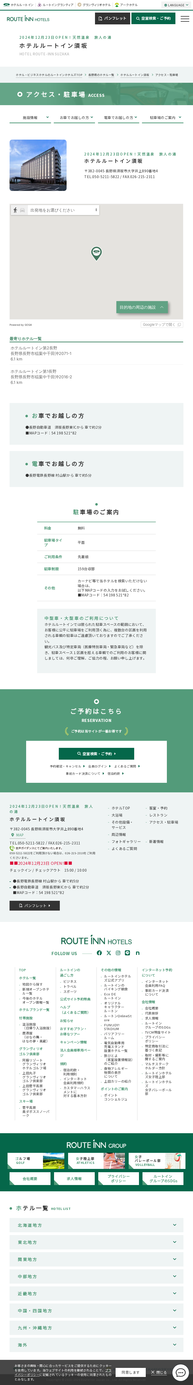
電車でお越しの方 (118, 117)
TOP (22, 969)
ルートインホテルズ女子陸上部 (158, 1075)
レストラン (158, 815)
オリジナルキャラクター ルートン (114, 1007)
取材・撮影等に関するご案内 (157, 1057)
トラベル (70, 987)
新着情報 (156, 841)
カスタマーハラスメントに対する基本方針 (76, 1092)
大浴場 (117, 815)
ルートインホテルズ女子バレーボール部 (158, 1088)
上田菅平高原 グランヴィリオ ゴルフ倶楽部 (34, 1090)
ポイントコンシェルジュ (116, 1097)
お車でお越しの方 (74, 117)
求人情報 (152, 1018)
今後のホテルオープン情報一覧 (35, 1000)
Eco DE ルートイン (112, 996)
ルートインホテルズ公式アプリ (117, 978)
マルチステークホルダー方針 (157, 1066)
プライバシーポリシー (155, 1039)
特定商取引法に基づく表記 (157, 1048)
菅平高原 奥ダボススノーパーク (36, 1111)
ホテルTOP (121, 807)
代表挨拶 (152, 1013)
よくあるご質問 (124, 848)
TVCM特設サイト (158, 1032)
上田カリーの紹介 (117, 1081)
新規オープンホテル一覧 (35, 991)
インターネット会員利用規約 (75, 1081)
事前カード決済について (157, 992)
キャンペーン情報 (73, 1042)
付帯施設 (26, 1017)
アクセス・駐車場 (163, 822)
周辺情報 (119, 834)
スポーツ (70, 992)
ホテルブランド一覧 (34, 1009)
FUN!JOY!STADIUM (111, 1027)
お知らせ (67, 1020)
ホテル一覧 (27, 977)
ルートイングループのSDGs (158, 1025)
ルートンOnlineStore (117, 1018)
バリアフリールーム (114, 1036)
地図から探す (32, 984)
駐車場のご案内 (163, 117)
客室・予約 (158, 807)
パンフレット (115, 18)
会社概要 (152, 1008)
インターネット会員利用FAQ (157, 983)
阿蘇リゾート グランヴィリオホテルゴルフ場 (34, 1064)
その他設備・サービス (122, 825)
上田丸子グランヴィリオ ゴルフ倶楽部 (34, 1077)
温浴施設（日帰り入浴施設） (37, 1026)
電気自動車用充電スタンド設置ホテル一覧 (116, 1047)
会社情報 (148, 1001)
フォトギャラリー (126, 841)
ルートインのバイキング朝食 (116, 987)
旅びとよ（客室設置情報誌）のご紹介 (118, 1060)
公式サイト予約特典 (75, 999)
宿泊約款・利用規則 (71, 1072)
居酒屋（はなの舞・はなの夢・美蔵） (36, 1037)
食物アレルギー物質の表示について (116, 1072)
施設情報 (30, 117)
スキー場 (26, 1101)
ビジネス (70, 982)
